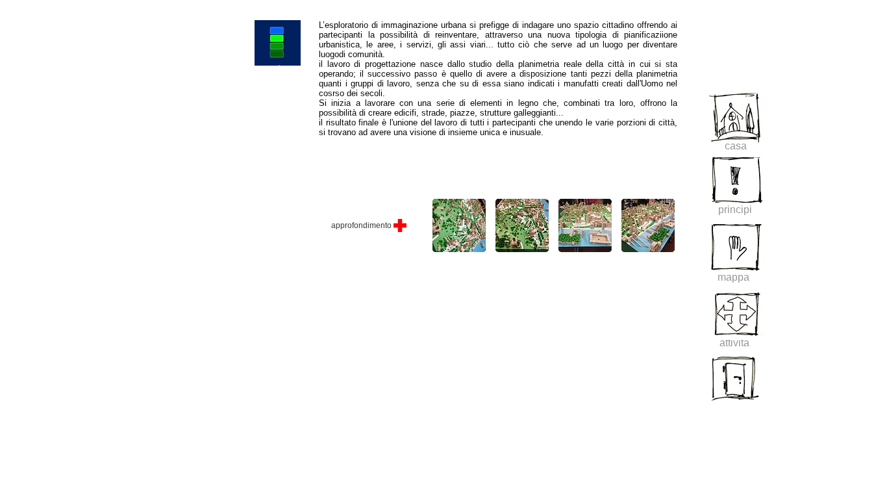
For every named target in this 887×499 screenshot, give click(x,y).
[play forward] (661, 225)
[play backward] (448, 225)
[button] (522, 225)
